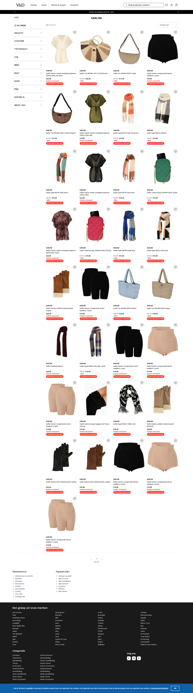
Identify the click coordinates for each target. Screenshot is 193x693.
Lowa (57, 634)
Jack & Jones (17, 612)
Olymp (100, 626)
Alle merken (63, 591)
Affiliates (62, 589)
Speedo (58, 626)
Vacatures (62, 586)
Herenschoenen (18, 668)
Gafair (143, 620)
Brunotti (15, 628)
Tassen (15, 663)
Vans (57, 631)
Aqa (142, 626)
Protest (15, 642)
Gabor (15, 631)
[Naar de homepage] (20, 5)
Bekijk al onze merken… (149, 644)
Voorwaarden (20, 589)
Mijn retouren (63, 584)
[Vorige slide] (14, 12)
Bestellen (18, 578)
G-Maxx (100, 623)
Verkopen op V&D (65, 576)
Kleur (17, 81)
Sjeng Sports (59, 612)
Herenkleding (17, 671)
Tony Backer (145, 636)
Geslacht (18, 33)
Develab (101, 620)
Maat (17, 73)
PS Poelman (145, 634)
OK (175, 688)
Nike (56, 618)
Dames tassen (45, 663)
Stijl (16, 57)
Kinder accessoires (47, 679)
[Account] (171, 5)
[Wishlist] (166, 5)
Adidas (57, 628)
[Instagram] (134, 658)
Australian (101, 615)
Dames (34, 5)
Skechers (58, 615)
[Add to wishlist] (74, 32)
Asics (57, 623)
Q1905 (100, 631)
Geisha (100, 642)
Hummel (144, 628)
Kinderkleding (45, 671)
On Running (145, 639)
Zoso (14, 644)
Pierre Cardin (59, 644)
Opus (100, 639)
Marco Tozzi (145, 623)
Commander (145, 642)
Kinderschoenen (46, 668)
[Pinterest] (139, 658)
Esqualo (143, 618)
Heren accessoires (19, 679)
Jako (14, 639)
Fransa (100, 618)
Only (14, 615)
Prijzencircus (17, 658)
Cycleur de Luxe (61, 639)
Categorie (19, 41)
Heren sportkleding (19, 674)
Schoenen (16, 655)
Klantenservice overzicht (24, 576)
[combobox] (144, 5)
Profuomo (59, 620)
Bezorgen (18, 581)
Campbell (16, 623)
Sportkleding (17, 660)
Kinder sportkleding (47, 674)
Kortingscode (20, 596)
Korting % (19, 97)
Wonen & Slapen (58, 5)
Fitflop (57, 642)
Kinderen (74, 5)
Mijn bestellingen (65, 581)
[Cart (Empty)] (176, 5)
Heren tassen (17, 677)
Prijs (16, 89)
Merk (16, 65)
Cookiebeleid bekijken (159, 688)
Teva (57, 636)
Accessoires (17, 666)
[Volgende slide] (178, 12)
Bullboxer (101, 644)
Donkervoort (102, 628)
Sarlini (16, 17)
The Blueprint (17, 634)
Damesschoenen (46, 655)
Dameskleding (45, 658)
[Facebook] (129, 658)
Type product (21, 49)
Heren (44, 5)
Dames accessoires (47, 666)
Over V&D (18, 594)
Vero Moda (17, 620)
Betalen (18, 586)
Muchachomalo (146, 615)
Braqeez (101, 634)
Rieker (15, 636)
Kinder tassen (45, 677)
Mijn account (63, 578)
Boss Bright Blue (19, 626)
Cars (99, 636)
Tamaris (143, 612)
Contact (18, 591)
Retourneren (19, 584)
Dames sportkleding (47, 660)
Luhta (143, 631)
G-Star (100, 612)
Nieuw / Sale (19, 105)
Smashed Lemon (19, 618)
